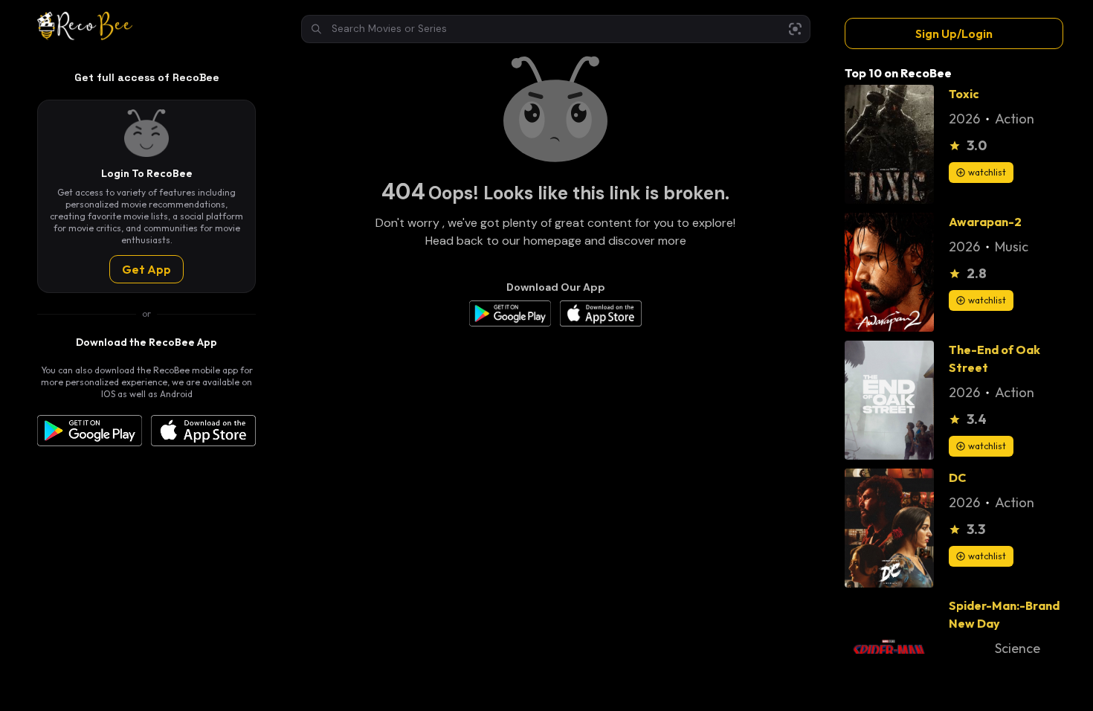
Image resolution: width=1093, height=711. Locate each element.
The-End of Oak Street (994, 358)
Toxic (964, 93)
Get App (146, 269)
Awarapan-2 (985, 221)
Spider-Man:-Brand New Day (1004, 614)
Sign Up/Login (954, 33)
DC (957, 477)
